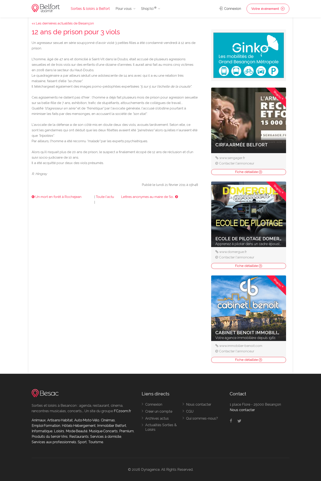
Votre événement (265, 9)
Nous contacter (198, 404)
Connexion (232, 9)
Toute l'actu (105, 197)
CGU (189, 411)
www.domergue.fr (233, 252)
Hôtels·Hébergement (79, 426)
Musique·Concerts (103, 431)
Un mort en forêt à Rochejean (58, 197)
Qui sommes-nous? (202, 418)
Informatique (42, 431)
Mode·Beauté (76, 431)
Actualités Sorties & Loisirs (161, 427)
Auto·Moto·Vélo (86, 420)
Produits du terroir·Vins (50, 436)
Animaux (39, 420)
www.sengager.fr (232, 158)
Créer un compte (158, 411)
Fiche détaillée (247, 172)
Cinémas (108, 420)
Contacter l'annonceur (236, 163)
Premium (126, 431)
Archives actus (157, 418)
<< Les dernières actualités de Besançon (63, 23)
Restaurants (79, 436)
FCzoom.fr (122, 411)
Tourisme (95, 442)
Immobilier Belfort (111, 426)
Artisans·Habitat (60, 420)
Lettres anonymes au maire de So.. (148, 197)
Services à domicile (105, 436)
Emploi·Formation (46, 426)
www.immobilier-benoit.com (240, 346)
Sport (82, 442)
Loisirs (59, 431)
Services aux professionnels (54, 442)
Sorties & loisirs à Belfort (90, 9)
